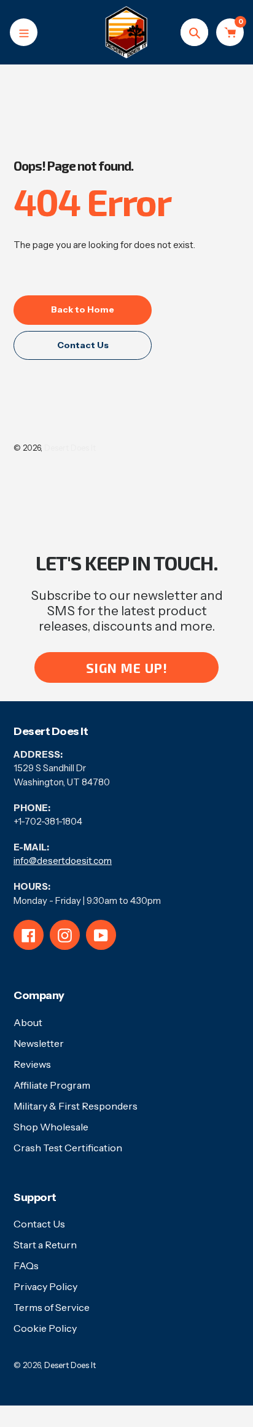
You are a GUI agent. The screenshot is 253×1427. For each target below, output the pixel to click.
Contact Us (39, 1224)
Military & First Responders (76, 1106)
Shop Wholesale (51, 1127)
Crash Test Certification (68, 1147)
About (28, 1022)
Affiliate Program (52, 1085)
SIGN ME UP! (127, 667)
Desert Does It (70, 448)
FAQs (26, 1265)
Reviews (32, 1064)
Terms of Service (52, 1307)
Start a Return (45, 1244)
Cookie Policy (45, 1328)
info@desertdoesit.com (63, 860)
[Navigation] (23, 32)
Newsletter (39, 1043)
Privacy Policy (45, 1286)
